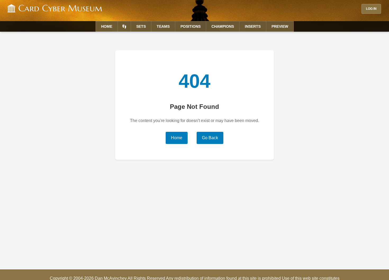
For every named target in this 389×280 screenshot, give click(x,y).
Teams (163, 26)
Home (106, 26)
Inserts (253, 26)
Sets (141, 26)
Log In (371, 9)
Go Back (210, 138)
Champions (222, 26)
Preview (280, 26)
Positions (190, 26)
